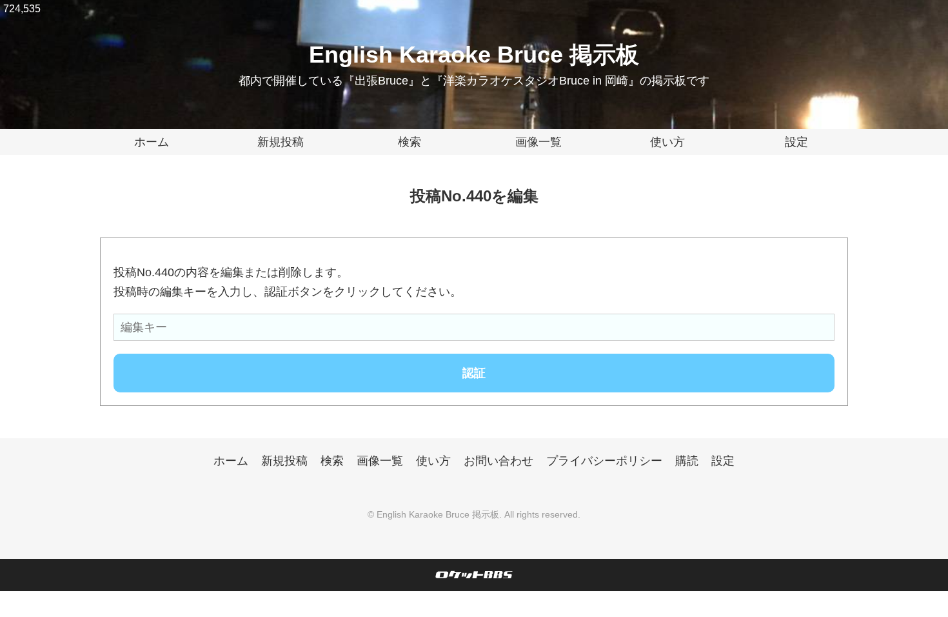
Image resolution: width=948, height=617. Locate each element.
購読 (686, 460)
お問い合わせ (498, 460)
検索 (409, 142)
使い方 (667, 142)
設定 (796, 142)
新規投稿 (280, 142)
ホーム (151, 142)
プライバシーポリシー (604, 460)
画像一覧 (538, 142)
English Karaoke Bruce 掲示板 (474, 54)
